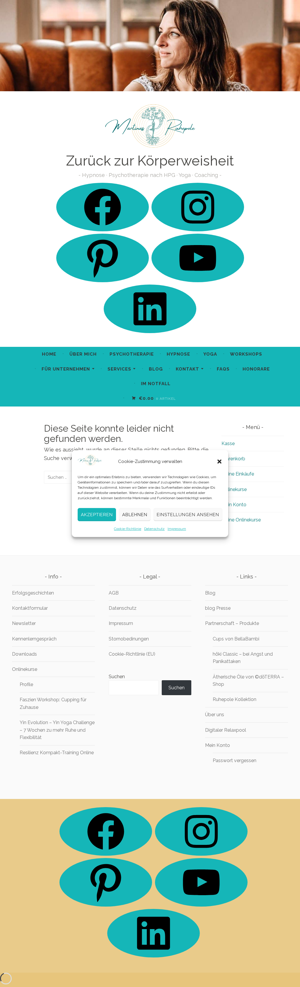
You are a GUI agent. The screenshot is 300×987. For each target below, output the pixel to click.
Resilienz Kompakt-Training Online (57, 752)
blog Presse (218, 608)
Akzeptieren (97, 514)
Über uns (214, 714)
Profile (26, 684)
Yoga (210, 354)
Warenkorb (233, 458)
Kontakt (187, 369)
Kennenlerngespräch (34, 639)
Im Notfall (156, 383)
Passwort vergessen (234, 760)
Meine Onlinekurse (241, 520)
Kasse (228, 443)
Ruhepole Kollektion (234, 699)
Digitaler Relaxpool (225, 730)
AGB (114, 593)
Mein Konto (233, 504)
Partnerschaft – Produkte (232, 623)
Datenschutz (154, 529)
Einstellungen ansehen (188, 514)
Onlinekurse (234, 489)
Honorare (256, 369)
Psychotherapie (132, 354)
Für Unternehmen (66, 369)
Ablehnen (134, 514)
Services (119, 369)
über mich (83, 354)
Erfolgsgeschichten (33, 593)
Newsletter (24, 623)
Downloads (24, 654)
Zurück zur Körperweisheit (150, 161)
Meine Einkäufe (237, 474)
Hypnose (178, 354)
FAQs (223, 369)
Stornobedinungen (129, 639)
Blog (156, 369)
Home (49, 354)
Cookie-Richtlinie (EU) (132, 654)
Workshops (246, 354)
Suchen (117, 676)
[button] (219, 461)
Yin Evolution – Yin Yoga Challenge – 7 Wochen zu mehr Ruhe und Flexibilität (57, 730)
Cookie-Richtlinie (127, 529)
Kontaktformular (30, 608)
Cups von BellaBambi (236, 639)
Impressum (177, 529)
